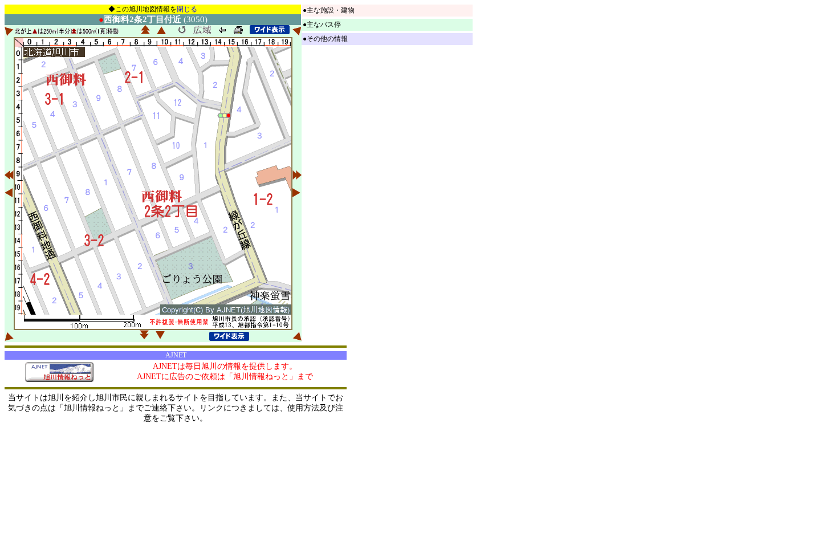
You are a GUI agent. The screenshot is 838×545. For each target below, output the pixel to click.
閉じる (187, 9)
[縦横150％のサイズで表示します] (270, 29)
